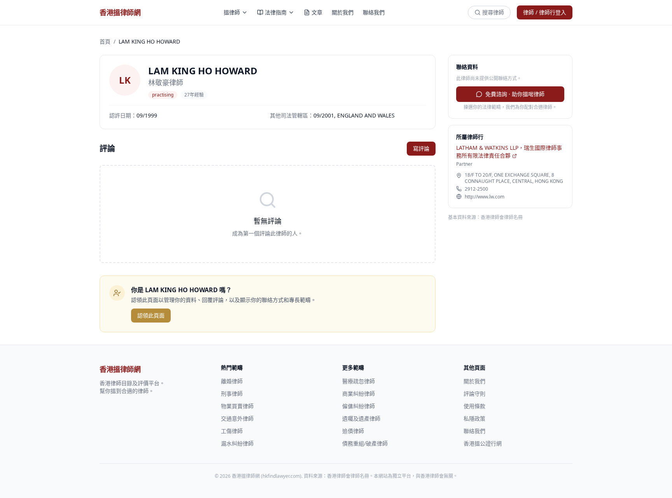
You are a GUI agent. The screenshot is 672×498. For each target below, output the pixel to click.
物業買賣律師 (237, 406)
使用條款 (474, 406)
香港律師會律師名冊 (502, 217)
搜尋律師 (493, 12)
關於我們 (343, 12)
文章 (317, 12)
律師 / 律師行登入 (544, 12)
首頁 (105, 41)
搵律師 (232, 12)
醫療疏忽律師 (358, 381)
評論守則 (474, 393)
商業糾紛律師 (358, 393)
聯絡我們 (374, 12)
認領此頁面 (150, 315)
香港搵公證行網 (483, 443)
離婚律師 (232, 381)
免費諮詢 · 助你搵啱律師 (514, 94)
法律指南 (276, 12)
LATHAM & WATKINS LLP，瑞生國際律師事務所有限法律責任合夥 (509, 151)
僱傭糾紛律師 (358, 406)
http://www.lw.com (484, 197)
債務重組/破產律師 (365, 443)
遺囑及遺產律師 (361, 418)
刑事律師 (232, 393)
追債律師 (353, 431)
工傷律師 (232, 431)
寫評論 (421, 148)
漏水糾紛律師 (237, 443)
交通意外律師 (237, 418)
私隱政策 (474, 418)
